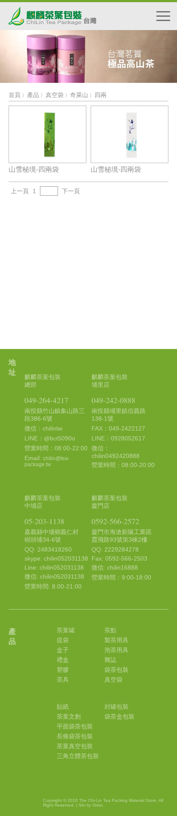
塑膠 (63, 669)
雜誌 (110, 659)
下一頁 (71, 191)
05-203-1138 (44, 521)
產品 (33, 94)
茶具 (63, 679)
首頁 (15, 94)
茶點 (110, 630)
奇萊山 (79, 94)
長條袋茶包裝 (75, 736)
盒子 (63, 649)
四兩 (101, 94)
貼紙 (63, 706)
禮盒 (63, 659)
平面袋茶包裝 (75, 726)
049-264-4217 (46, 400)
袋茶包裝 (116, 669)
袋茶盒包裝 (119, 716)
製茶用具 (116, 640)
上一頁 (20, 191)
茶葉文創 (69, 716)
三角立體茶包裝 (78, 755)
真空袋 (55, 94)
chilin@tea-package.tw (47, 461)
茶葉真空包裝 (75, 746)
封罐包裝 (116, 706)
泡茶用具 (116, 649)
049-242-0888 (113, 400)
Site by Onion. (91, 805)
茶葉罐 (66, 630)
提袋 (63, 640)
